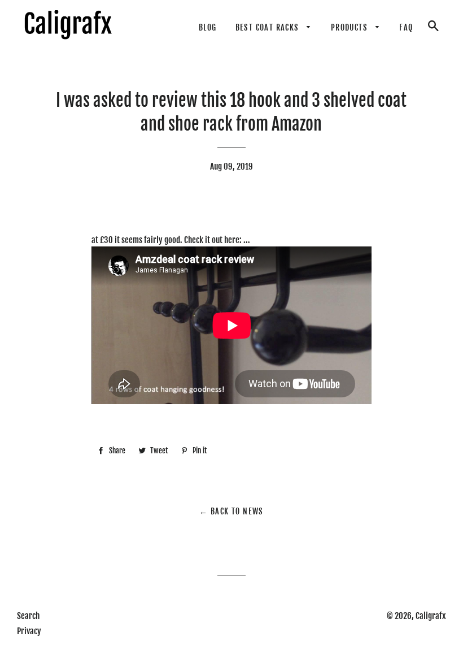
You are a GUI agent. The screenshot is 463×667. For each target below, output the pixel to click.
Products (350, 27)
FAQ (406, 27)
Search (28, 615)
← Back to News (231, 511)
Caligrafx (431, 615)
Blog (208, 27)
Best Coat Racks (268, 27)
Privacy (29, 631)
